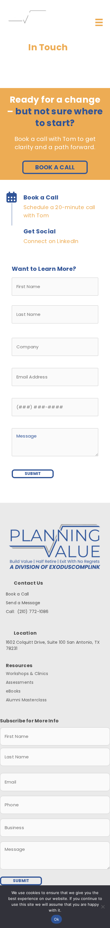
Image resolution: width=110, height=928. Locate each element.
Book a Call (17, 594)
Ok (56, 919)
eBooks (13, 691)
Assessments (19, 682)
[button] (55, 167)
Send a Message (23, 603)
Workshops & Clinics (27, 673)
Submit (33, 473)
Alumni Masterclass (26, 700)
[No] (103, 907)
